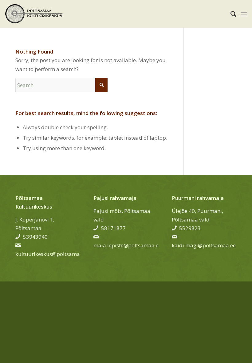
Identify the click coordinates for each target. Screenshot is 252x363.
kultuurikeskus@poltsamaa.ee (52, 253)
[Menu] (244, 14)
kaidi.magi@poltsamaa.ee (204, 245)
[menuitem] (230, 14)
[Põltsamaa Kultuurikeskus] (34, 14)
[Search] (230, 14)
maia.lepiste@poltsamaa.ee (127, 245)
